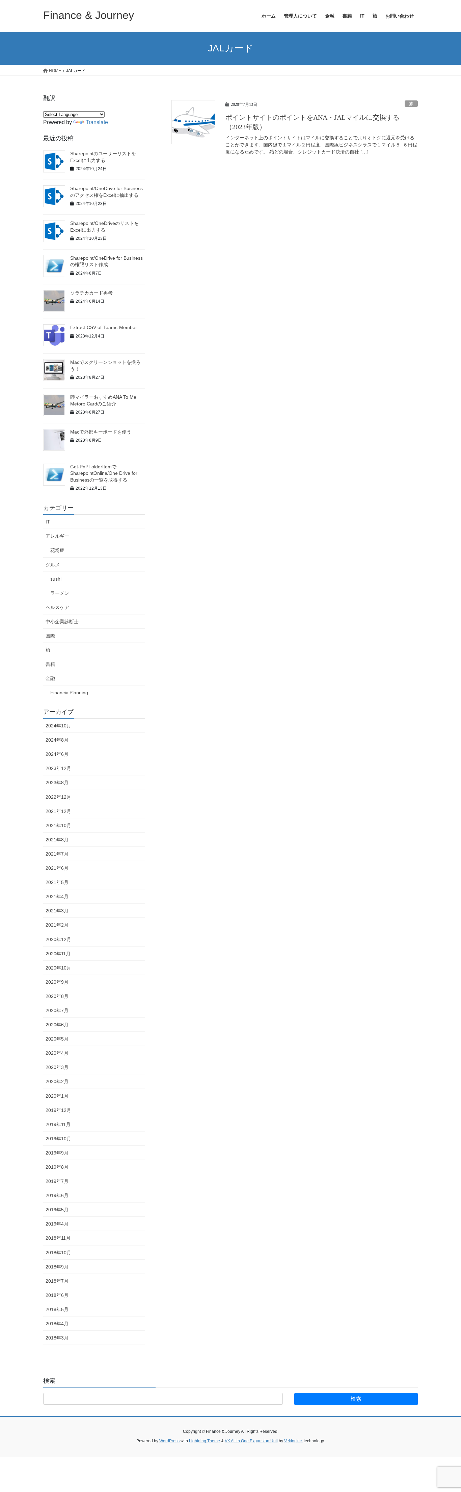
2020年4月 (57, 1053)
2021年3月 (57, 910)
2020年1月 (57, 1096)
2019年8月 (57, 1167)
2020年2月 (57, 1081)
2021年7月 (57, 854)
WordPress (169, 1441)
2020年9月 (57, 982)
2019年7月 (57, 1181)
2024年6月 (57, 754)
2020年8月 (57, 996)
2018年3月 (57, 1338)
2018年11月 (58, 1238)
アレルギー (57, 536)
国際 (50, 635)
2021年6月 (57, 868)
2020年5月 (57, 1039)
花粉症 (57, 550)
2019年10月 (58, 1138)
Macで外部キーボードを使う (100, 432)
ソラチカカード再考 (91, 293)
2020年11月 (58, 953)
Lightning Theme (204, 1441)
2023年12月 (58, 768)
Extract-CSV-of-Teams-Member (103, 327)
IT (48, 521)
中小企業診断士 (62, 621)
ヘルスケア (57, 607)
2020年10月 (58, 968)
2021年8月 (57, 839)
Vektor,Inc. (293, 1441)
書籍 (50, 664)
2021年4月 (57, 896)
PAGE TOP (444, 1441)
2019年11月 (58, 1124)
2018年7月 (57, 1281)
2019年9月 (57, 1153)
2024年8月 (57, 740)
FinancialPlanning (69, 692)
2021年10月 (58, 825)
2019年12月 (58, 1110)
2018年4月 (57, 1323)
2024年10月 (58, 725)
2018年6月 (57, 1295)
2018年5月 (57, 1309)
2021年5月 (57, 882)
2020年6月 (57, 1024)
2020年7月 (57, 1010)
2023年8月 (57, 782)
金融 (50, 678)
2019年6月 (57, 1195)
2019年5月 (57, 1209)
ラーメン (59, 593)
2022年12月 (58, 797)
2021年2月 (57, 925)
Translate (97, 122)
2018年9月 (57, 1266)
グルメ (53, 564)
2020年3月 (57, 1067)
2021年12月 (58, 811)
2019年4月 (57, 1224)
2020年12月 (58, 939)
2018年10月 (58, 1252)
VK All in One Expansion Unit (251, 1441)
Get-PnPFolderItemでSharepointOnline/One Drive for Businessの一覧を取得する (103, 473)
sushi (55, 579)
